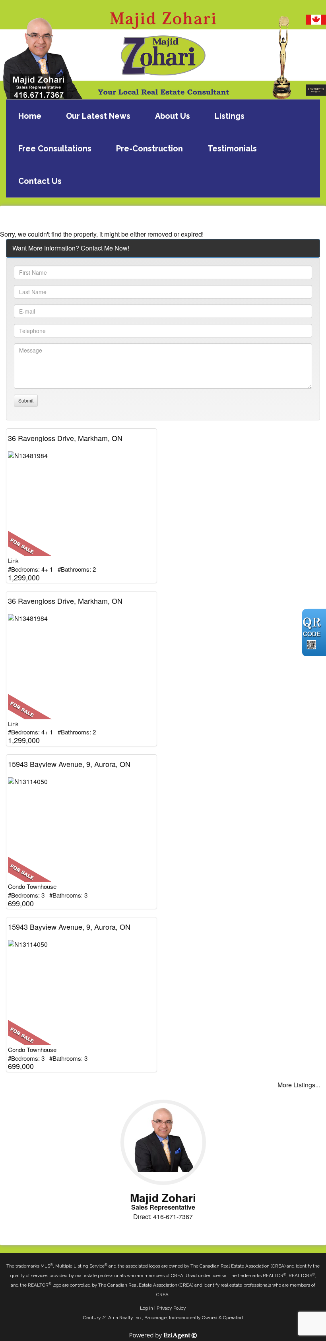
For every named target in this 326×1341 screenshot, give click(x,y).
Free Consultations (54, 148)
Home (29, 116)
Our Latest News (98, 116)
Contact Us (40, 181)
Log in (146, 1308)
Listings (229, 116)
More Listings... (298, 1084)
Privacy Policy (171, 1308)
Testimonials (232, 148)
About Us (172, 116)
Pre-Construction (149, 148)
